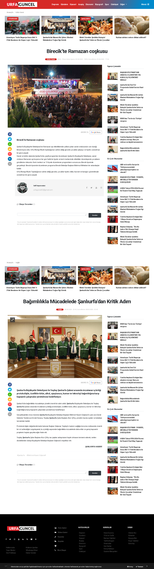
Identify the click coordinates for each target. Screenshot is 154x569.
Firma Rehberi (109, 549)
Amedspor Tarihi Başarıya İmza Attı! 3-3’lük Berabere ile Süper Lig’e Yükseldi (131, 129)
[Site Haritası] (32, 539)
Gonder (95, 215)
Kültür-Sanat (20, 12)
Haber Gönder (31, 553)
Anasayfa (10, 12)
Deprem (55, 4)
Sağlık (18, 262)
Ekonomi (89, 4)
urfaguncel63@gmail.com (43, 190)
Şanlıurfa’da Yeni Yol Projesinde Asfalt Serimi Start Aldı (131, 87)
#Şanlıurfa (21, 455)
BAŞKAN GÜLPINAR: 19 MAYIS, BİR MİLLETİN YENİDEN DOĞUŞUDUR (132, 179)
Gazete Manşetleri (110, 551)
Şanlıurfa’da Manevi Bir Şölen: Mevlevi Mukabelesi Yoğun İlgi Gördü (131, 97)
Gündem (64, 4)
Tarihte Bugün (109, 541)
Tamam (140, 567)
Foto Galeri (62, 528)
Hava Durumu (109, 533)
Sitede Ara (132, 533)
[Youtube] (19, 539)
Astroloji (131, 543)
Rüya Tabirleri (133, 541)
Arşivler (61, 541)
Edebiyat (114, 4)
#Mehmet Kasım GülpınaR (36, 455)
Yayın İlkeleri (10, 550)
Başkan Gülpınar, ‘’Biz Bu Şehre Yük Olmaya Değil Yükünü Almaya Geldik (129, 229)
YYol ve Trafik (109, 535)
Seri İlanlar (108, 546)
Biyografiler (132, 538)
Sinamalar (107, 543)
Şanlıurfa (70, 403)
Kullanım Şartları (32, 548)
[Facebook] (7, 539)
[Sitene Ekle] (36, 539)
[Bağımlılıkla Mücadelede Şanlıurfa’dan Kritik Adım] (55, 346)
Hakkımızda (10, 548)
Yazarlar (60, 537)
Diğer (122, 4)
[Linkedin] (24, 539)
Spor (107, 4)
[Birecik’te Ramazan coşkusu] (55, 96)
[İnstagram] (15, 539)
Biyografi (99, 4)
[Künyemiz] (56, 546)
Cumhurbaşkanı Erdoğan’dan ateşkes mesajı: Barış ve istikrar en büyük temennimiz (131, 139)
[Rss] (28, 539)
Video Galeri (62, 532)
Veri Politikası (11, 553)
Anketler (131, 535)
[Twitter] (11, 539)
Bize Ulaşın (61, 550)
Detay (130, 567)
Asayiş (81, 4)
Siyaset (73, 4)
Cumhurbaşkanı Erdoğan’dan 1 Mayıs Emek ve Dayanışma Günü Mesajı (131, 219)
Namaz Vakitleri (109, 538)
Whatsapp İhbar (32, 550)
